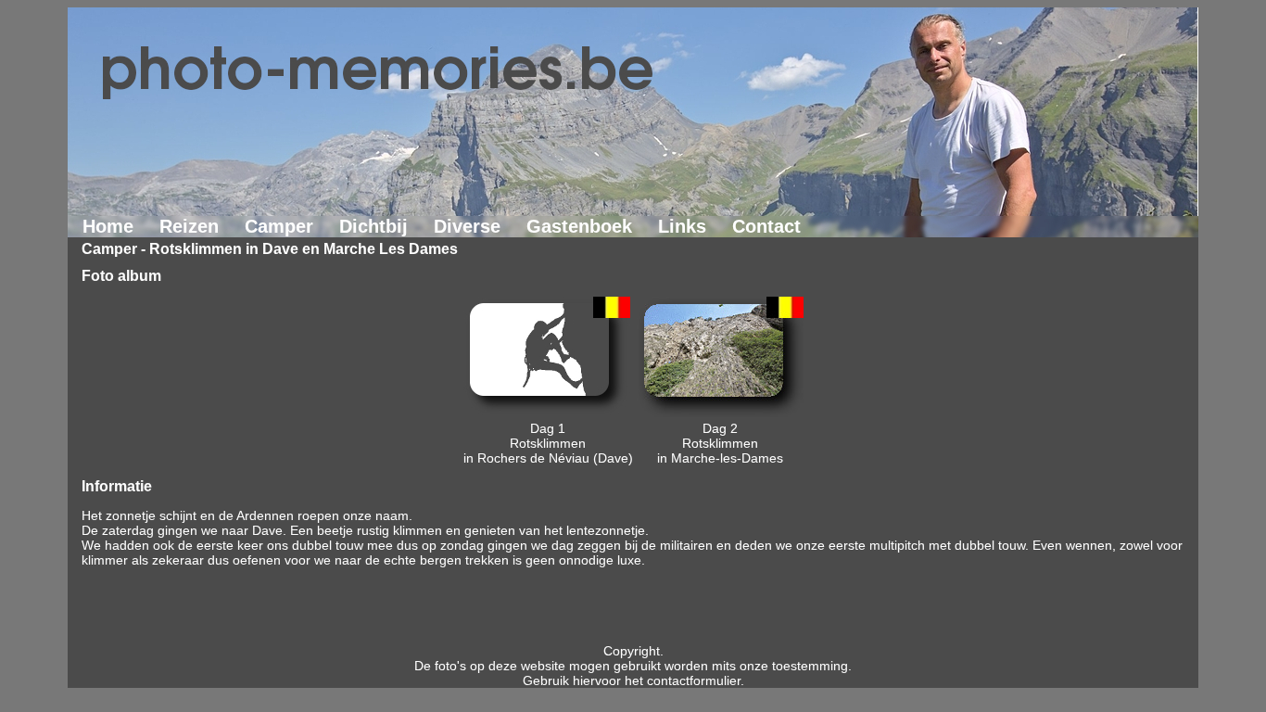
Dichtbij (373, 226)
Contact (766, 226)
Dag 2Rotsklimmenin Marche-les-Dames (720, 443)
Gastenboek (579, 226)
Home (107, 226)
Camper (279, 226)
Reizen (189, 226)
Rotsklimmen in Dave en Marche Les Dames (303, 249)
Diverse (467, 226)
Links (682, 226)
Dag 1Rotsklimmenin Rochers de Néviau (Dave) (548, 443)
